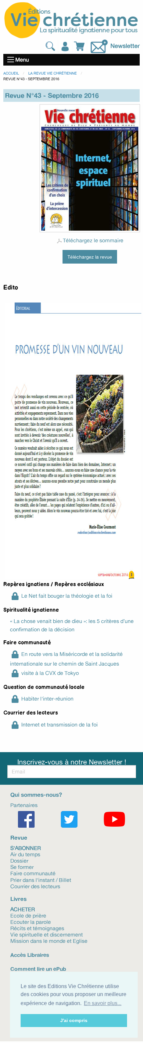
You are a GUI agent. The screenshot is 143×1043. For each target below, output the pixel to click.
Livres (18, 898)
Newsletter (125, 45)
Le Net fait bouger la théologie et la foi (66, 595)
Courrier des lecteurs (35, 886)
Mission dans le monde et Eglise (48, 940)
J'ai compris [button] (73, 1020)
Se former (22, 867)
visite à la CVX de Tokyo (50, 673)
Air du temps (25, 854)
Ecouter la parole (30, 922)
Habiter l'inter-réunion (47, 698)
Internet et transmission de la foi (59, 724)
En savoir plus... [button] (102, 1003)
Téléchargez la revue (90, 257)
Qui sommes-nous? (36, 794)
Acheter (22, 909)
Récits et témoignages (37, 928)
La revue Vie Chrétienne (52, 73)
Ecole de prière (28, 915)
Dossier (19, 860)
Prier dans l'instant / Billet (40, 879)
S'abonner (25, 847)
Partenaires (24, 805)
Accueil (11, 73)
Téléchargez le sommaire (93, 240)
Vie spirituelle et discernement (46, 934)
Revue (18, 837)
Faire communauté (33, 873)
